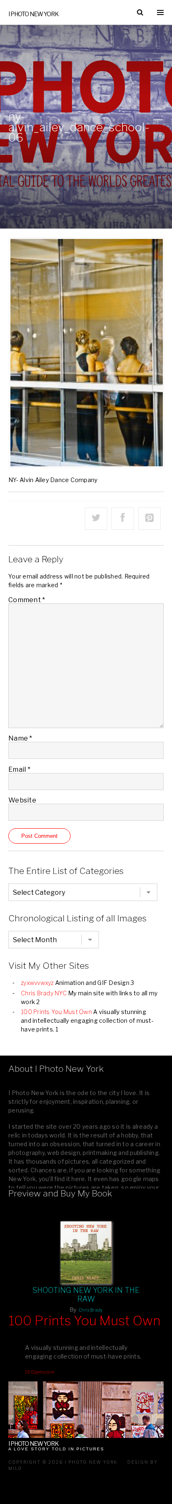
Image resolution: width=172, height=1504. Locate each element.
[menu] (160, 12)
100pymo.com (39, 1371)
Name (20, 738)
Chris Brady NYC (44, 993)
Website (22, 800)
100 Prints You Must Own (56, 1011)
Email (19, 769)
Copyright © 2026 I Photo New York (63, 1462)
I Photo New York (33, 13)
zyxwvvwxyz (37, 982)
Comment (26, 600)
